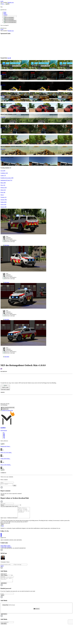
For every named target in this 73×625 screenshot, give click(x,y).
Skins (2, 194)
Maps (3, 182)
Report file (10, 410)
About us (9, 546)
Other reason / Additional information (9, 517)
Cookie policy (4, 546)
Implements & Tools (6, 180)
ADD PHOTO (4, 614)
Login (2, 1)
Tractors (4, 199)
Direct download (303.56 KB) (8, 407)
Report (2, 494)
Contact (8, 545)
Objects (4, 187)
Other (3, 190)
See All (9, 58)
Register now (11, 2)
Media (4, 13)
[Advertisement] (14, 46)
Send (2, 524)
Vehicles (3, 207)
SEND (2, 595)
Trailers (3, 202)
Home (4, 12)
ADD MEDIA (3, 583)
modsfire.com (5, 409)
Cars (3, 170)
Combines (4, 173)
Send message (4, 430)
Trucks (3, 204)
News (3, 185)
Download (3, 63)
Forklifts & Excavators (7, 177)
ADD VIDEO (3, 623)
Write (15, 485)
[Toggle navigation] (7, 4)
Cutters (3, 175)
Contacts (5, 14)
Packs (3, 192)
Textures (3, 197)
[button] (3, 432)
